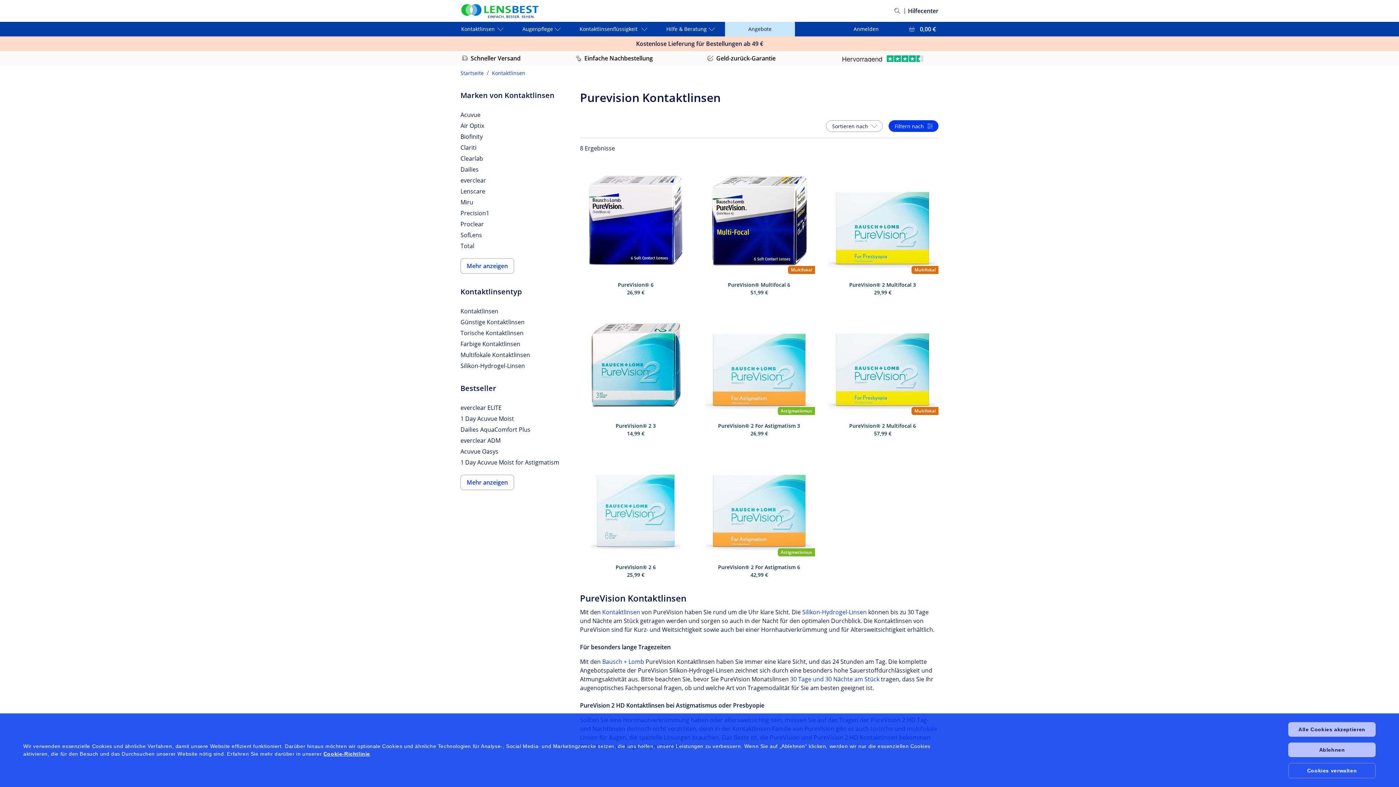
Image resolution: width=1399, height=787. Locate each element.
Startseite (472, 73)
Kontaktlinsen (508, 73)
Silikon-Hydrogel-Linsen (834, 612)
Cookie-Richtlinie (347, 754)
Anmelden (866, 29)
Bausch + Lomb (623, 662)
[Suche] (897, 11)
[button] (854, 126)
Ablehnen (1332, 750)
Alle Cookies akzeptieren (1331, 729)
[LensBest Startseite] (499, 11)
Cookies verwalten (1332, 771)
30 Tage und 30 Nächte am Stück (834, 679)
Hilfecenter (923, 11)
